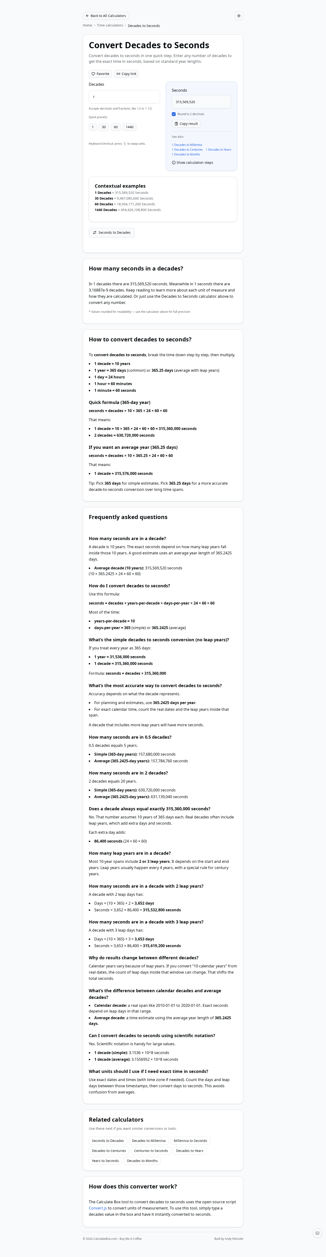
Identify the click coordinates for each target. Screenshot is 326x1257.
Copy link (129, 73)
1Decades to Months (186, 154)
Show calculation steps (195, 162)
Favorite (103, 73)
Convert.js (98, 1208)
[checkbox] (174, 114)
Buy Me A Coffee (131, 1239)
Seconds (179, 90)
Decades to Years (189, 1150)
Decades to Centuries (109, 1150)
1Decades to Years (218, 150)
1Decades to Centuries (187, 150)
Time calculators (110, 25)
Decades (96, 84)
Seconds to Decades (115, 232)
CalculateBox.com (105, 1239)
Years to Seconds (105, 1160)
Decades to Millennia (149, 1140)
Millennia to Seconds (190, 1140)
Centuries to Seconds (151, 1150)
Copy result (189, 123)
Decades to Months (142, 1160)
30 (104, 127)
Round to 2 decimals (191, 114)
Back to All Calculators (108, 15)
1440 (129, 127)
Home (87, 25)
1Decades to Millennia (187, 145)
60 (116, 127)
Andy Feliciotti (234, 1239)
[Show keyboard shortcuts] (317, 1233)
